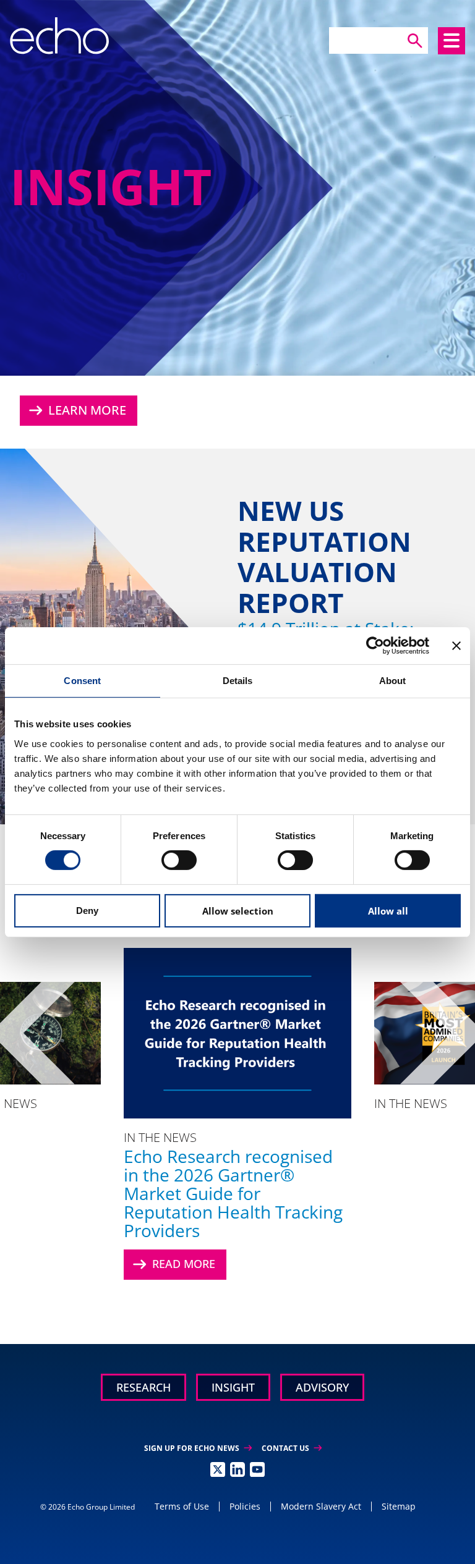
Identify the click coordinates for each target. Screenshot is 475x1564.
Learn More (76, 410)
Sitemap (399, 1506)
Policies (244, 1506)
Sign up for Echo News (198, 1448)
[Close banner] (456, 645)
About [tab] (392, 680)
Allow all (388, 911)
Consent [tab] (82, 680)
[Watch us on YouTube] (257, 1469)
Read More (172, 1264)
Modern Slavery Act (321, 1506)
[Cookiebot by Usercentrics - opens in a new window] (375, 645)
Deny (87, 910)
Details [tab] (238, 680)
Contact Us (292, 1448)
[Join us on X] (217, 1469)
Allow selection (237, 911)
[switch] (179, 860)
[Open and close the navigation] (451, 40)
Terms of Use (182, 1506)
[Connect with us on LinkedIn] (237, 1469)
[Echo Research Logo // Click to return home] (59, 35)
